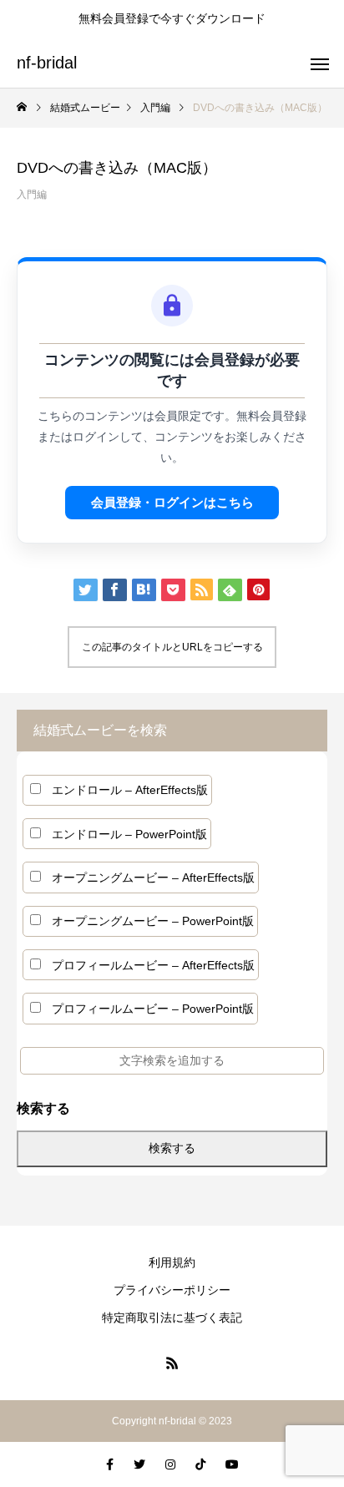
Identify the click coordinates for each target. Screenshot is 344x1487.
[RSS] (172, 1362)
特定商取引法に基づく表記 (172, 1317)
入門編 (32, 194)
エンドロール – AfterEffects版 (130, 790)
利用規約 (172, 1262)
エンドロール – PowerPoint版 (129, 834)
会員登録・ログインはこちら (172, 502)
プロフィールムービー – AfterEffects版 (153, 965)
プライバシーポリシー (172, 1290)
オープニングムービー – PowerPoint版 (153, 921)
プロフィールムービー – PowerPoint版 (153, 1008)
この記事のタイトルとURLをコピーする (172, 647)
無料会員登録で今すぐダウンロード (172, 18)
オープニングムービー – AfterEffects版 (153, 877)
